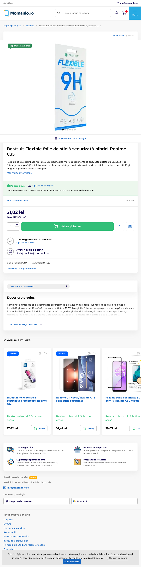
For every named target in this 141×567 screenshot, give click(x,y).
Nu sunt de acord (118, 558)
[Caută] (59, 13)
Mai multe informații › (19, 172)
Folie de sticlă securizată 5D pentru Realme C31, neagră (122, 399)
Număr (11, 227)
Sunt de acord (71, 561)
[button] (135, 13)
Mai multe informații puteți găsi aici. (86, 558)
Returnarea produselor (16, 536)
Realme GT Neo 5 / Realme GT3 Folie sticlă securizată (75, 399)
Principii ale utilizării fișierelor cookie (24, 544)
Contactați (9, 549)
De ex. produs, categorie (76, 13)
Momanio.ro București (18, 200)
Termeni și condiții (14, 528)
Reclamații (9, 532)
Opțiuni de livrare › (26, 242)
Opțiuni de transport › (43, 185)
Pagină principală (12, 25)
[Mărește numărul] (17, 225)
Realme (30, 25)
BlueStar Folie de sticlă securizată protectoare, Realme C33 (27, 400)
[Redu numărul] (17, 229)
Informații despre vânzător (22, 268)
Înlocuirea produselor (15, 540)
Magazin (8, 519)
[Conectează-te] (116, 13)
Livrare (7, 523)
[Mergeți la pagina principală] (18, 13)
